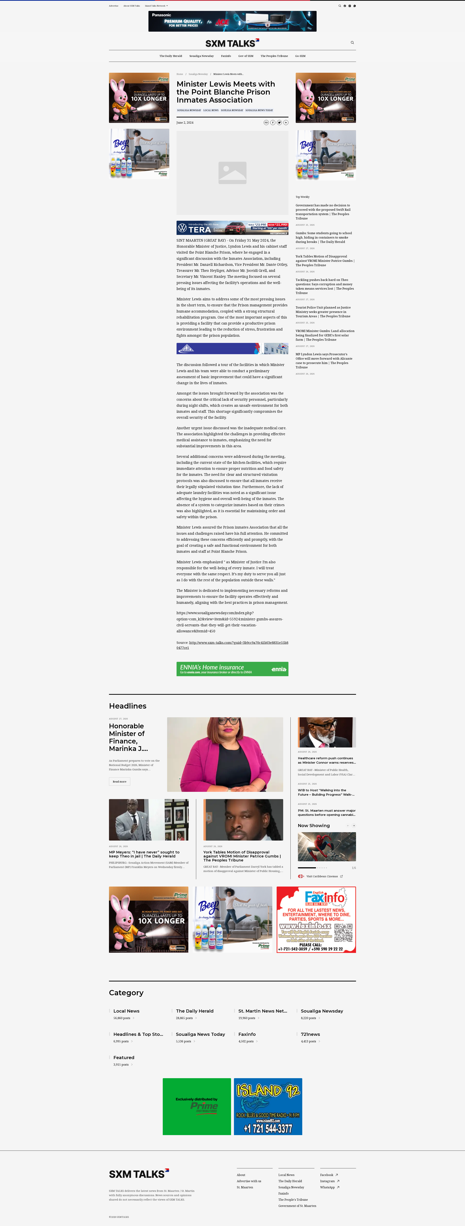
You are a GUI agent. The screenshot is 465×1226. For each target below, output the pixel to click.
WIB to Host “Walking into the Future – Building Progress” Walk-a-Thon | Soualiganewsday (326, 792)
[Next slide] (354, 825)
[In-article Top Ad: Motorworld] (232, 228)
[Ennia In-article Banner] (232, 669)
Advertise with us (249, 1181)
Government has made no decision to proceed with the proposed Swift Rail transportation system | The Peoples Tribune (323, 211)
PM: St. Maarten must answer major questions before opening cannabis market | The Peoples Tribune (327, 813)
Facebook (326, 1175)
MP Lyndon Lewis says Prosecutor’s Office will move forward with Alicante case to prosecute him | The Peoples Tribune (324, 360)
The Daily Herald (170, 56)
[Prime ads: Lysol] (139, 98)
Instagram (327, 1181)
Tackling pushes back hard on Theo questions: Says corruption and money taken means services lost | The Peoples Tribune (325, 286)
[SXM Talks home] (232, 42)
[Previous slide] (348, 825)
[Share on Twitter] (279, 122)
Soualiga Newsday (201, 56)
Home (180, 74)
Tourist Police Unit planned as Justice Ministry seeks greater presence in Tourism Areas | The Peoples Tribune (323, 311)
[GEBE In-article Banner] (232, 348)
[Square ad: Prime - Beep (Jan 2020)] (197, 1106)
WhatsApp (327, 1187)
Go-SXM (300, 56)
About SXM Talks (132, 5)
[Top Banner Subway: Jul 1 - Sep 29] (232, 21)
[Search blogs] (340, 6)
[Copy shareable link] (266, 122)
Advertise (113, 5)
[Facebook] (344, 6)
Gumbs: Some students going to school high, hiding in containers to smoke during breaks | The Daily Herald (324, 237)
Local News (211, 110)
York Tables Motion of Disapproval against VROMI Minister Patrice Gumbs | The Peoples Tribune (325, 260)
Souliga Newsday (232, 110)
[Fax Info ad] (268, 1106)
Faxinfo (226, 56)
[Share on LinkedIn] (285, 122)
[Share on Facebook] (272, 122)
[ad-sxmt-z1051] (139, 154)
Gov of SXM (245, 56)
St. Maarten (245, 1187)
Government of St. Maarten (297, 1206)
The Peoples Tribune (274, 56)
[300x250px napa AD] (316, 920)
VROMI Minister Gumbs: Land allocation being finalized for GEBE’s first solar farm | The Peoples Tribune (325, 335)
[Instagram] (349, 6)
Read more (121, 781)
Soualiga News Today (259, 110)
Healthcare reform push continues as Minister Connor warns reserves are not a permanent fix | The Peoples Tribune (326, 760)
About (241, 1175)
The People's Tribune (293, 1200)
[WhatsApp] (354, 6)
